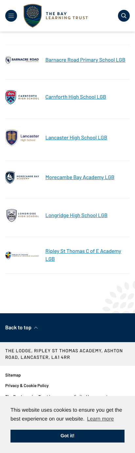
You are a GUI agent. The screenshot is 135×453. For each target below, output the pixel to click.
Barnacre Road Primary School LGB (85, 60)
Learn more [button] (100, 419)
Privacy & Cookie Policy (27, 385)
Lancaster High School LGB (76, 137)
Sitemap (13, 375)
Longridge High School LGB (77, 215)
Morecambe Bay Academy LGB (80, 177)
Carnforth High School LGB (76, 97)
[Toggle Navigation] (11, 16)
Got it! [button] (67, 436)
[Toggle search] (124, 16)
